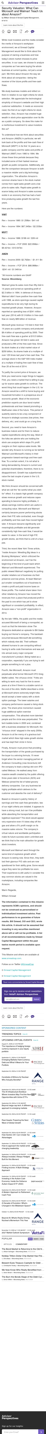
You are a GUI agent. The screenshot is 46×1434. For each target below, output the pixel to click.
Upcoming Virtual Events (17, 1040)
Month (36, 1239)
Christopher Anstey (10, 1265)
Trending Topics (11, 1034)
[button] (3, 31)
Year (41, 1239)
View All (24, 1034)
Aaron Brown (8, 1272)
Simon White (8, 1279)
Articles (8, 1244)
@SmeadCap (27, 964)
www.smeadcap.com (11, 958)
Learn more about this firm (13, 25)
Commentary (21, 1244)
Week (30, 1239)
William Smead (9, 17)
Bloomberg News (21, 1251)
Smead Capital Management (28, 17)
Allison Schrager (9, 1251)
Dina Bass (7, 1258)
